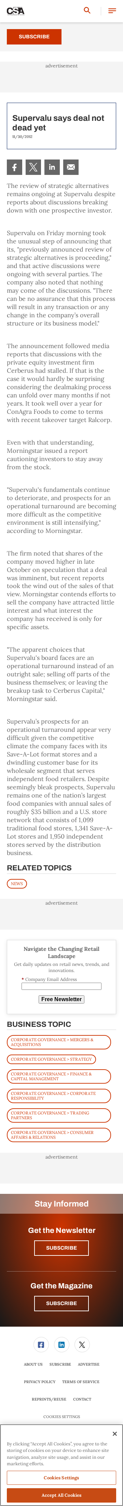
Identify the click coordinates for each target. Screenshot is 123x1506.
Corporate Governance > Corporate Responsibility (53, 1096)
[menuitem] (14, 167)
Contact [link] (82, 1399)
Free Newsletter (61, 999)
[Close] (114, 1433)
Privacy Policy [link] (39, 1381)
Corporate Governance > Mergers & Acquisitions (52, 1042)
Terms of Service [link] (80, 1381)
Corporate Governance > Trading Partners (50, 1115)
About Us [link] (33, 1364)
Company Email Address (49, 979)
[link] (14, 167)
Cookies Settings (61, 1417)
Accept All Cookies (61, 1495)
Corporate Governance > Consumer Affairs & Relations (52, 1135)
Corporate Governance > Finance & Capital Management (51, 1076)
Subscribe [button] (61, 1248)
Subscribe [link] (60, 1364)
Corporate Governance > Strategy (51, 1059)
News (17, 883)
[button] (112, 11)
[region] (61, 1465)
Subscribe (34, 36)
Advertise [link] (88, 1364)
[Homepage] (16, 11)
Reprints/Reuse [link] (49, 1399)
